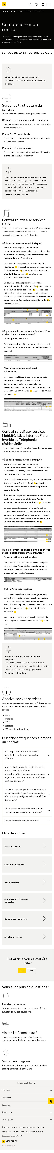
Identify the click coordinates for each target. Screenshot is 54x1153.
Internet (9, 725)
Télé (7, 722)
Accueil (5, 11)
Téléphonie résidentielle (16, 729)
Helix (7, 715)
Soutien (13, 11)
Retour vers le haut (25, 1083)
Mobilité (9, 718)
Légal (21, 11)
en (21, 1136)
